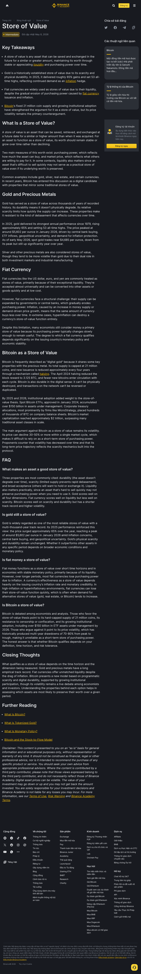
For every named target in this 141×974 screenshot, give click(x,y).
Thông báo (38, 844)
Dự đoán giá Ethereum (97, 900)
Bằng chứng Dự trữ (122, 862)
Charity (63, 883)
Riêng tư (36, 863)
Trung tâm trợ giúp (122, 880)
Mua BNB (91, 914)
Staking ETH (65, 871)
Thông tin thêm (39, 836)
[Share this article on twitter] (106, 27)
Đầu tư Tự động (67, 867)
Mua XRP (91, 918)
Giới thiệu (118, 840)
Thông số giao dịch (122, 902)
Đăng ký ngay (121, 146)
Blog (35, 871)
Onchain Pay (92, 857)
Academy (64, 856)
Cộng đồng (38, 875)
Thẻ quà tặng (66, 860)
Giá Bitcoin (91, 882)
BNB (116, 844)
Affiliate (117, 836)
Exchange (64, 836)
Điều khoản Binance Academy (15, 960)
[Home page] (60, 5)
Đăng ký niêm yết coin (97, 843)
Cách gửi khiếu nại (122, 916)
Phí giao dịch (120, 891)
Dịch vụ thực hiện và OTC (125, 848)
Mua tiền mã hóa (67, 840)
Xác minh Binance (122, 898)
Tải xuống (37, 887)
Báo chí (36, 852)
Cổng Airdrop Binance (124, 906)
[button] (134, 5)
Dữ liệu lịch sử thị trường (125, 852)
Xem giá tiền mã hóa (96, 878)
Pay (61, 844)
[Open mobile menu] (134, 5)
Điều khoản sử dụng (106, 957)
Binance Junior (66, 852)
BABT (62, 875)
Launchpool (65, 863)
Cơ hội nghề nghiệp (41, 840)
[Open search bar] (112, 5)
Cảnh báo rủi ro (40, 879)
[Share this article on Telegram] (124, 27)
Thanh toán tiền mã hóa (70, 848)
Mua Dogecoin (93, 922)
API (115, 894)
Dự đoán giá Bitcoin (96, 896)
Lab (88, 854)
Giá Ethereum (93, 886)
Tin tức (36, 848)
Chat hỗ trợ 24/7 (121, 876)
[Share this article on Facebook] (115, 27)
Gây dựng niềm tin (41, 867)
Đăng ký (124, 5)
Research (64, 879)
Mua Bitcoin (92, 910)
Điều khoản (38, 860)
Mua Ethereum (93, 926)
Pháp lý (36, 856)
